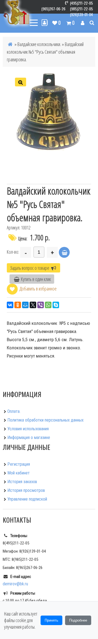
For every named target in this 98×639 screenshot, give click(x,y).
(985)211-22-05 (81, 8)
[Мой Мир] (25, 305)
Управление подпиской (27, 499)
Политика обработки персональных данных (45, 420)
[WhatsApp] (48, 305)
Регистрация (18, 464)
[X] (33, 305)
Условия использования (28, 428)
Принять (51, 620)
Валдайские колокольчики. (39, 44)
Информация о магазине (28, 437)
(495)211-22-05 (81, 3)
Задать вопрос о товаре (30, 268)
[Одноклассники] (17, 305)
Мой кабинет (18, 473)
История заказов (22, 481)
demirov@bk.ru (15, 583)
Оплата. (13, 411)
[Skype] (56, 305)
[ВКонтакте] (10, 305)
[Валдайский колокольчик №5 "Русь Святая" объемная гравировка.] (49, 112)
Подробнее (78, 620)
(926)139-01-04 (81, 14)
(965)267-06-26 (53, 8)
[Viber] (40, 305)
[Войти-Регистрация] (82, 22)
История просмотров (26, 490)
